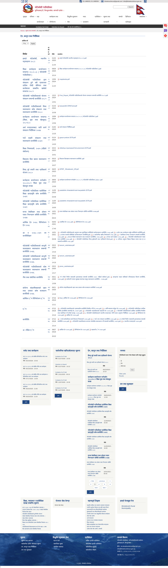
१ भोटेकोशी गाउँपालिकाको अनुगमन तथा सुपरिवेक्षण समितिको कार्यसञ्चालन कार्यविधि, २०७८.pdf (86, 232)
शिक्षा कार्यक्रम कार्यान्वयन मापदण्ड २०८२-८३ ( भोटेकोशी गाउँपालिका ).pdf (80, 69)
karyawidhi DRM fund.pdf (68, 106)
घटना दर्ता (57, 541)
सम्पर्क (120, 17)
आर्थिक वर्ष (25, 41)
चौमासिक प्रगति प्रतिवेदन (93, 544)
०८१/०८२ (49, 60)
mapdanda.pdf (65, 79)
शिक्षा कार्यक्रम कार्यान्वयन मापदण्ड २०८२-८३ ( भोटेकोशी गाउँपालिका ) (34, 72)
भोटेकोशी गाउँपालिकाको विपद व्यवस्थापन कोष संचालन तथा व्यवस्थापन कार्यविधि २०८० (34, 109)
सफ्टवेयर (142, 17)
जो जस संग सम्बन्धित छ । (67, 27)
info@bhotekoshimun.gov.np (126, 549)
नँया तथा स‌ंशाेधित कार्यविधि (33, 277)
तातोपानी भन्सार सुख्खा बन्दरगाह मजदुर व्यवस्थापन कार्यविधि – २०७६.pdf (86, 279)
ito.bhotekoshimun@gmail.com (130, 546)
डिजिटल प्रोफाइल (128, 19)
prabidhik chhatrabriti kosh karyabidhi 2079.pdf (76, 190)
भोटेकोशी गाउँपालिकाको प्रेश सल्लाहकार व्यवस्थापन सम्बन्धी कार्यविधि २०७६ (34, 270)
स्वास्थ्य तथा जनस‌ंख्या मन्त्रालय (95, 520)
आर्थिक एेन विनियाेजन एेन (34, 298)
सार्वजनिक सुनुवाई (91, 547)
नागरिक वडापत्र (58, 547)
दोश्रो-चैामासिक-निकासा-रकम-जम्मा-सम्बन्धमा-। (33, 516)
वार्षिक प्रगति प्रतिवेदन (93, 541)
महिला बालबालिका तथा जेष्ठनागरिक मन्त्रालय (97, 524)
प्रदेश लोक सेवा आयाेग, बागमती (94, 528)
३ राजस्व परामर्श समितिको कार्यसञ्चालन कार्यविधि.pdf (75, 234)
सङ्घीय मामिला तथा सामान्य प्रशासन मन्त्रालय (98, 505)
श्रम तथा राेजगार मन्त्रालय (93, 526)
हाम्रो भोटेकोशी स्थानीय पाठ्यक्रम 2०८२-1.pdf (73, 58)
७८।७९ (49, 224)
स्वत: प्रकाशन (85, 19)
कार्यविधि (26, 319)
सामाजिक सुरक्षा (58, 544)
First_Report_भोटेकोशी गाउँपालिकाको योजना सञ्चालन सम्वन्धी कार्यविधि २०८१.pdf (84, 95)
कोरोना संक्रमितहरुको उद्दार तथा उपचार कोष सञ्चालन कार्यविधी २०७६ (34, 291)
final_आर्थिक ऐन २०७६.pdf (68, 298)
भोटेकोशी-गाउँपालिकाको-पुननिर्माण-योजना (32, 514)
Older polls (122, 373)
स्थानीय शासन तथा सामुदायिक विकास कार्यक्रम (98, 513)
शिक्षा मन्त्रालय (90, 522)
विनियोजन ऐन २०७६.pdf (85, 298)
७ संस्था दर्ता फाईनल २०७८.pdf (115, 237)
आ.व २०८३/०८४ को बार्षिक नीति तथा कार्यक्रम (34, 366)
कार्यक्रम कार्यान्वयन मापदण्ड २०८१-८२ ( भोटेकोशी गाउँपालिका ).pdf (79, 116)
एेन (24, 309)
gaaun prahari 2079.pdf (68, 137)
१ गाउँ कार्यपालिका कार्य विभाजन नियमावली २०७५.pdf (75, 319)
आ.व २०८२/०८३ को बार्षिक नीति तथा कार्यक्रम (34, 394)
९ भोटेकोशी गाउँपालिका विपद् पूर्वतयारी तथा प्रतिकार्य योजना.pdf (93, 239)
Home (22, 30)
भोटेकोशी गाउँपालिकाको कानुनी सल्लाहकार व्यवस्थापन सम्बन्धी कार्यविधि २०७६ (34, 249)
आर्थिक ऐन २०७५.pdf (72, 315)
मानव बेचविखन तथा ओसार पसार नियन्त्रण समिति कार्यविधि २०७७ (34, 215)
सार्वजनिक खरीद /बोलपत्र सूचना (31, 544)
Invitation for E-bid (34, 27)
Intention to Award (50, 27)
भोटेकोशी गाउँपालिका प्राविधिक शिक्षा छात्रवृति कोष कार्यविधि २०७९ (34, 194)
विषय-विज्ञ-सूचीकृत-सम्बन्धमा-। (29, 520)
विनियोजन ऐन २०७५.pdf (82, 329)
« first (92, 481)
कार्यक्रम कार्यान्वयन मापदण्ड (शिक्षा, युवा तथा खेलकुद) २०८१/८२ (34, 120)
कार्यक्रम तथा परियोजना (53, 19)
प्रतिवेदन (98, 17)
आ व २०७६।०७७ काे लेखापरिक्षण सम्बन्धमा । (33, 507)
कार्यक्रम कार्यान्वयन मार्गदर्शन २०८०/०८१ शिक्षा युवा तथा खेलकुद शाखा (34, 183)
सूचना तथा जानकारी (106, 19)
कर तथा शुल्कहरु (26, 550)
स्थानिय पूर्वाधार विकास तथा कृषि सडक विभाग (98, 507)
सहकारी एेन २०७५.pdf (98, 329)
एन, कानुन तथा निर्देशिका (28, 547)
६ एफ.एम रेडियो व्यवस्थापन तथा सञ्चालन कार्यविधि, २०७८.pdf (85, 237)
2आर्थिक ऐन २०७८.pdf (66, 222)
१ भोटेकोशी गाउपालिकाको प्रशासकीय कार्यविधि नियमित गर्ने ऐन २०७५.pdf (80, 308)
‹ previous (102, 481)
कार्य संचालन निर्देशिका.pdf (67, 127)
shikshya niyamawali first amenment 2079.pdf (75, 148)
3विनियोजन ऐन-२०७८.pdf (83, 222)
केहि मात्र (123, 366)
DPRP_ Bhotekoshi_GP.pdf (69, 169)
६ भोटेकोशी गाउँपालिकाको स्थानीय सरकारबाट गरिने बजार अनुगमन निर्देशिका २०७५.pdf (110, 313)
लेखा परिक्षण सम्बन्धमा (27, 518)
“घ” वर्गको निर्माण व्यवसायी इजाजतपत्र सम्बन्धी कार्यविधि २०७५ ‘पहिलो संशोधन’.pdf (84, 277)
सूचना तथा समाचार (27, 541)
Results (121, 376)
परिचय (32, 17)
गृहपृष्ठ (25, 17)
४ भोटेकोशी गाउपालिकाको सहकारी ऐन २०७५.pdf (99, 311)
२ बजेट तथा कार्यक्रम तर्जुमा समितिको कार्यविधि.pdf (130, 232)
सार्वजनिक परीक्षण (91, 550)
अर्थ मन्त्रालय (90, 518)
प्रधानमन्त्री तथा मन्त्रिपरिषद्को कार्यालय (97, 509)
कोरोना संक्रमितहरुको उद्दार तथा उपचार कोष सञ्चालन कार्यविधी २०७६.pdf (81, 287)
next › (96, 487)
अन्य (81, 27)
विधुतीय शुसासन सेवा (72, 19)
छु (121, 360)
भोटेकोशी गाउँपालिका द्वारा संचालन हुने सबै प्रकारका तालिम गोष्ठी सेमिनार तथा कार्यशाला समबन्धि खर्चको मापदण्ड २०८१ (34, 85)
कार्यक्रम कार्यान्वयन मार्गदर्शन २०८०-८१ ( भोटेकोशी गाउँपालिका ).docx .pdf (81, 180)
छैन (121, 363)
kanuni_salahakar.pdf (67, 245)
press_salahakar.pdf (67, 266)
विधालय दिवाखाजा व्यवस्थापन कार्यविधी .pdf (72, 158)
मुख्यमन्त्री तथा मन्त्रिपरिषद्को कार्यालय (96, 511)
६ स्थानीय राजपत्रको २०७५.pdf (132, 321)
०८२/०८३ (49, 71)
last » (104, 487)
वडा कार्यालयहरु (40, 19)
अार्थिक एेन (28, 330)
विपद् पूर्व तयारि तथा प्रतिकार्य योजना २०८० (97, 362)
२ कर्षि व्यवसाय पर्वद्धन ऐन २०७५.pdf (114, 308)
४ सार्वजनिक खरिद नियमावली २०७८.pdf (104, 234)
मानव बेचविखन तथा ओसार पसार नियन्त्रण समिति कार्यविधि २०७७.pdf (79, 211)
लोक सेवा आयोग (91, 516)
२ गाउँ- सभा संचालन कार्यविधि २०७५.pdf (104, 319)
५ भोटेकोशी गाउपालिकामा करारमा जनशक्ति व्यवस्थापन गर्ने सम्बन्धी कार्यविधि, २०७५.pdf (96, 321)
